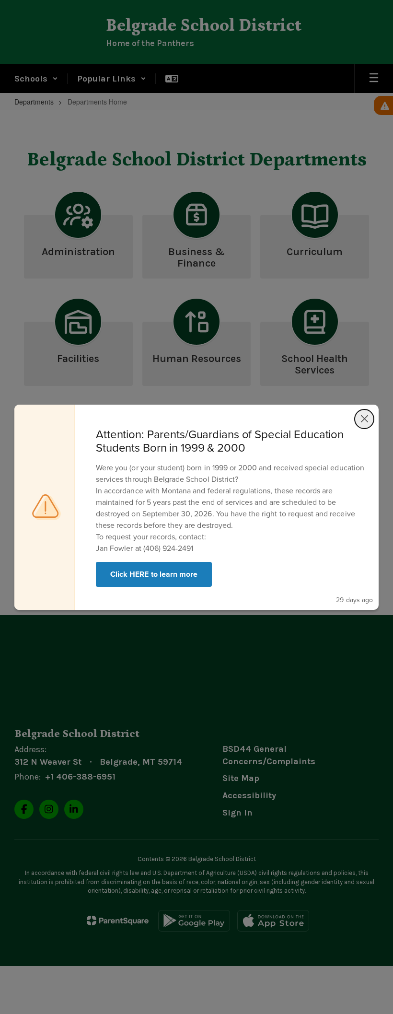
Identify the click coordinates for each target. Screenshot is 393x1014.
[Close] (364, 419)
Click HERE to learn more (153, 574)
